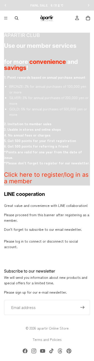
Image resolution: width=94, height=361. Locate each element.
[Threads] (60, 351)
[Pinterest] (69, 351)
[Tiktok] (51, 351)
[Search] (16, 18)
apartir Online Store (53, 328)
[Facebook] (25, 351)
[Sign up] (82, 307)
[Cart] (87, 18)
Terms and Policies (47, 339)
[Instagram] (34, 351)
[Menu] (6, 18)
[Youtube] (43, 351)
